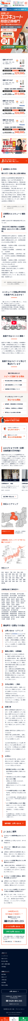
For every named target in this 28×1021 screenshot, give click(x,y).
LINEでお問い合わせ (13, 931)
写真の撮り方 (18, 941)
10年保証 (3, 966)
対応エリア (4, 977)
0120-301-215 (19, 5)
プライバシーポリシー (20, 1009)
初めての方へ (4, 958)
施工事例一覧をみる (8, 496)
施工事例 (3, 974)
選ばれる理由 (4, 985)
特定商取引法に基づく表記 (9, 1009)
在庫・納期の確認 (5, 964)
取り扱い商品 (4, 961)
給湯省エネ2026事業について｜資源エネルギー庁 (15, 207)
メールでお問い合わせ (12, 926)
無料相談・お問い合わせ (13, 823)
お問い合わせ (13, 991)
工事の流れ (4, 979)
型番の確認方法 (8, 941)
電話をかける (14, 1019)
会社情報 (3, 982)
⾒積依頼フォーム (17, 633)
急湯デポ (6, 3)
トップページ (4, 955)
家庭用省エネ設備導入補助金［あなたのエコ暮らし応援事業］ (15, 283)
